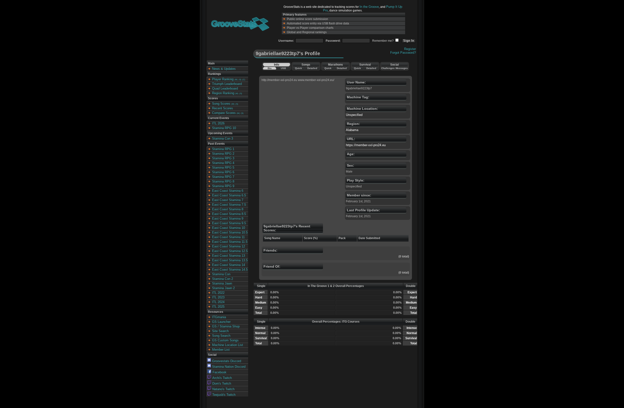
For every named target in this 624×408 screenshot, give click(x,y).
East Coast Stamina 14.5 (230, 269)
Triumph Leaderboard (227, 84)
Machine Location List (227, 345)
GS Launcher (221, 322)
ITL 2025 (218, 306)
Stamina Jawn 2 (223, 288)
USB (283, 68)
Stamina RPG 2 (223, 153)
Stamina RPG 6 (223, 172)
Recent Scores (222, 108)
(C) (243, 80)
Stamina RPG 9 (223, 186)
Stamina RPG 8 (223, 181)
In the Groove (369, 7)
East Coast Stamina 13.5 (230, 260)
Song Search (221, 335)
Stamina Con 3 (222, 138)
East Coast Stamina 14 (228, 265)
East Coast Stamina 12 (228, 246)
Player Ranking (223, 79)
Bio (270, 68)
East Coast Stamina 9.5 (229, 223)
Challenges (388, 68)
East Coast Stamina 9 (227, 218)
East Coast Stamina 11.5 (229, 242)
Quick (298, 68)
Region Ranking (223, 93)
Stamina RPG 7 (223, 177)
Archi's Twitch (222, 378)
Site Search (220, 331)
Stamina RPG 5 (223, 167)
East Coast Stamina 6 (227, 191)
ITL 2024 (218, 302)
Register (410, 49)
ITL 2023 (218, 297)
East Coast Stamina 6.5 (229, 195)
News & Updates (224, 69)
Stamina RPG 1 (223, 149)
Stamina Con (221, 274)
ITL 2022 (218, 293)
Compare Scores (224, 113)
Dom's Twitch (221, 383)
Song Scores (221, 103)
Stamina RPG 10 (224, 128)
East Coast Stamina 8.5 (229, 214)
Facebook (219, 372)
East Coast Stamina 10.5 (230, 232)
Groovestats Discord (226, 361)
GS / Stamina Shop (226, 326)
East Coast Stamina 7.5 (229, 204)
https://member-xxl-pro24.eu (366, 145)
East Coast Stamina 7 (227, 200)
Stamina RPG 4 (223, 163)
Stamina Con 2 (222, 279)
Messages (402, 68)
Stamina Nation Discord (228, 366)
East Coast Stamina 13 (228, 255)
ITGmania (219, 317)
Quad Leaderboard (225, 88)
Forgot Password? (403, 52)
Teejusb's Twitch (223, 395)
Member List (221, 349)
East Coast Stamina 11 (228, 237)
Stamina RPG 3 (223, 158)
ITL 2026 (218, 123)
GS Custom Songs (225, 340)
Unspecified (354, 115)
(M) (236, 80)
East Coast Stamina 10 (228, 228)
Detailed (312, 68)
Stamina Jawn (222, 283)
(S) (240, 80)
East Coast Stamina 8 (227, 209)
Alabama (352, 130)
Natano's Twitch (223, 389)
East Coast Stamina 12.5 (230, 251)
